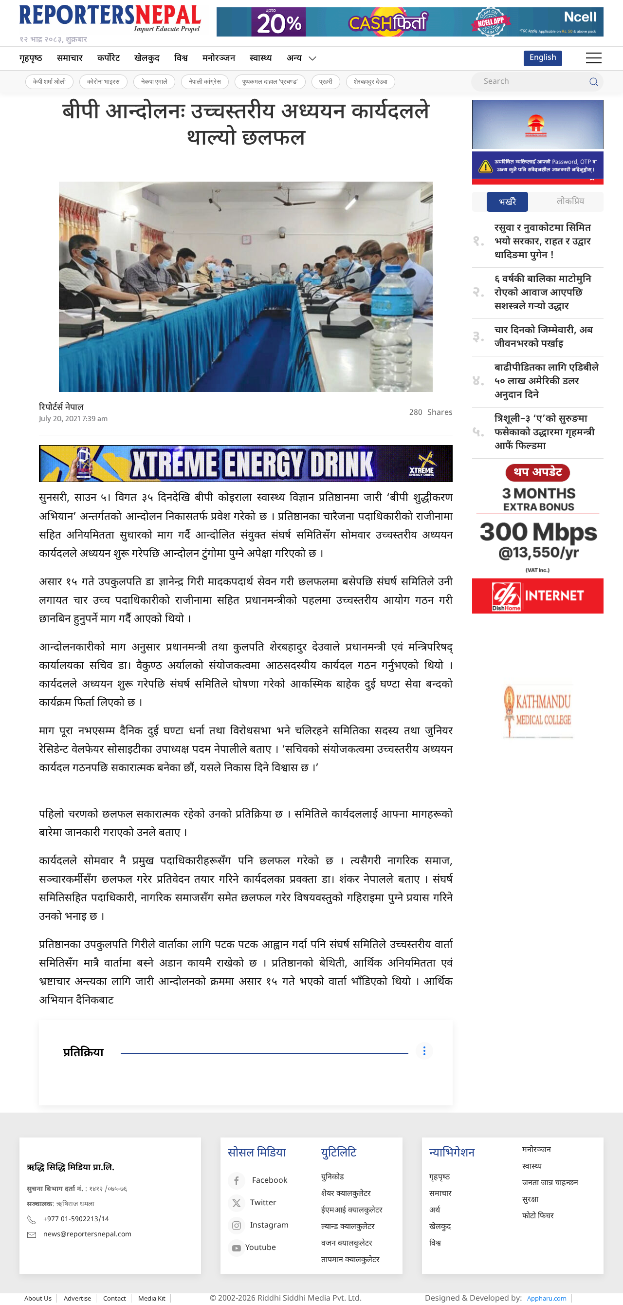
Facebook (270, 1181)
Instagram (269, 1226)
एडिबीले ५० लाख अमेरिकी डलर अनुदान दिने (547, 382)
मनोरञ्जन (218, 58)
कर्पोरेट (108, 58)
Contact (114, 1298)
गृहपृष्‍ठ (30, 58)
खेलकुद (147, 58)
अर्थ (434, 1211)
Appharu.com (547, 1298)
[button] (594, 58)
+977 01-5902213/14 (76, 1219)
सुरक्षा (530, 1200)
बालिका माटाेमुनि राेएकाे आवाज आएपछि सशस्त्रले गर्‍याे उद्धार (543, 293)
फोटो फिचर (538, 1217)
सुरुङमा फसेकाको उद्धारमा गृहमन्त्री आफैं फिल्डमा (545, 433)
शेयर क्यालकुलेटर (346, 1194)
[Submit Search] (594, 82)
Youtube (260, 1249)
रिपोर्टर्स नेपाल (61, 407)
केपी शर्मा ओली (49, 81)
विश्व (181, 58)
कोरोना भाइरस (103, 81)
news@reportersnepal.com (87, 1234)
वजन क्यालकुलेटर (346, 1244)
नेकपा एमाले (154, 81)
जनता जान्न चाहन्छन (550, 1183)
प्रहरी (325, 81)
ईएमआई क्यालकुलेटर (352, 1211)
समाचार (70, 58)
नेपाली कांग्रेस (205, 81)
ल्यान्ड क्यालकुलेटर (348, 1227)
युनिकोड (332, 1178)
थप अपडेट (537, 473)
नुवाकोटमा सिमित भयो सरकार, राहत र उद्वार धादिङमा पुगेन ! (543, 242)
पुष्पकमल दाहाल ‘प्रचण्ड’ (270, 81)
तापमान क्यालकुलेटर (350, 1260)
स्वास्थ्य (261, 58)
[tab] (507, 203)
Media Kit (151, 1298)
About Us (38, 1298)
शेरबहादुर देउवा (370, 81)
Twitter (263, 1204)
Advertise (77, 1298)
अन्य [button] (294, 58)
